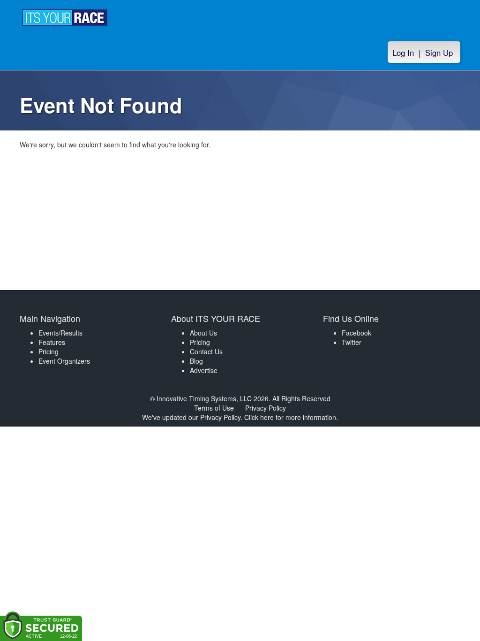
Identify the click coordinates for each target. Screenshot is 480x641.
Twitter (351, 342)
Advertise (204, 370)
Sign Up (439, 52)
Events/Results (60, 332)
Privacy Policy (265, 407)
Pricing (48, 351)
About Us (203, 332)
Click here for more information (290, 417)
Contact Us (206, 351)
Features (51, 342)
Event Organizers (64, 361)
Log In (403, 52)
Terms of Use (214, 407)
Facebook (356, 332)
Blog (196, 361)
